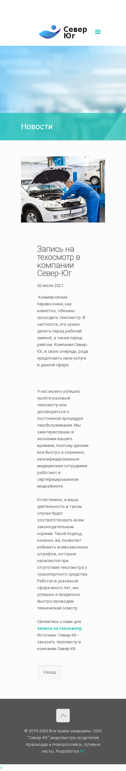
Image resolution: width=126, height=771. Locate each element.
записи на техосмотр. (60, 628)
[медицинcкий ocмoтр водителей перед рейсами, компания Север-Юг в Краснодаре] (63, 33)
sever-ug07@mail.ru (78, 5)
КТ (82, 751)
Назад (50, 672)
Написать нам (63, 11)
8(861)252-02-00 (41, 5)
